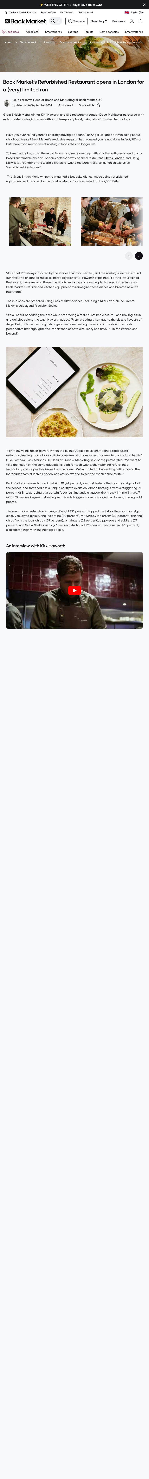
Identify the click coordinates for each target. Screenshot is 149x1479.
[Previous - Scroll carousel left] (129, 256)
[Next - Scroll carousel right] (139, 256)
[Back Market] (25, 21)
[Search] (53, 21)
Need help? (99, 21)
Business (118, 21)
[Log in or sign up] (132, 21)
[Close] (144, 4)
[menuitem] (53, 32)
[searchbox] (59, 21)
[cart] (140, 21)
